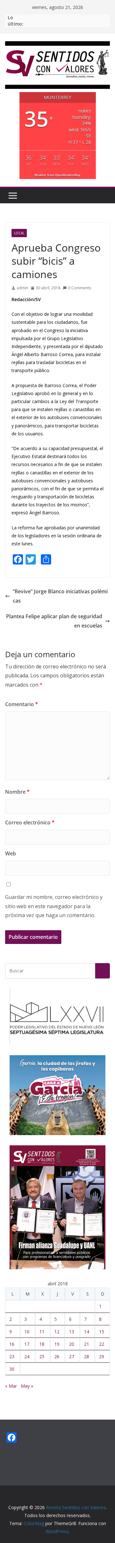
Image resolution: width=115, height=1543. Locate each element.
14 (86, 1332)
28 (86, 1356)
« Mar (11, 1386)
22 (101, 1344)
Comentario (21, 704)
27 (71, 1356)
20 (71, 1344)
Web (10, 853)
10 (26, 1332)
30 (11, 1369)
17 (26, 1344)
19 (56, 1344)
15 (101, 1332)
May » (27, 1386)
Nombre (17, 791)
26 (56, 1356)
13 (71, 1332)
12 (56, 1332)
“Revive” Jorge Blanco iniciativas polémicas (60, 596)
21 (86, 1344)
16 (11, 1344)
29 (101, 1356)
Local (19, 233)
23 (11, 1356)
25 (41, 1356)
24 (26, 1356)
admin (22, 288)
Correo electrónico (30, 822)
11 (41, 1332)
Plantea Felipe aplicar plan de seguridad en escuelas (54, 621)
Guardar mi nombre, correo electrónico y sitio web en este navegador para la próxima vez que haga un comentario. (54, 906)
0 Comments (79, 288)
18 (41, 1344)
